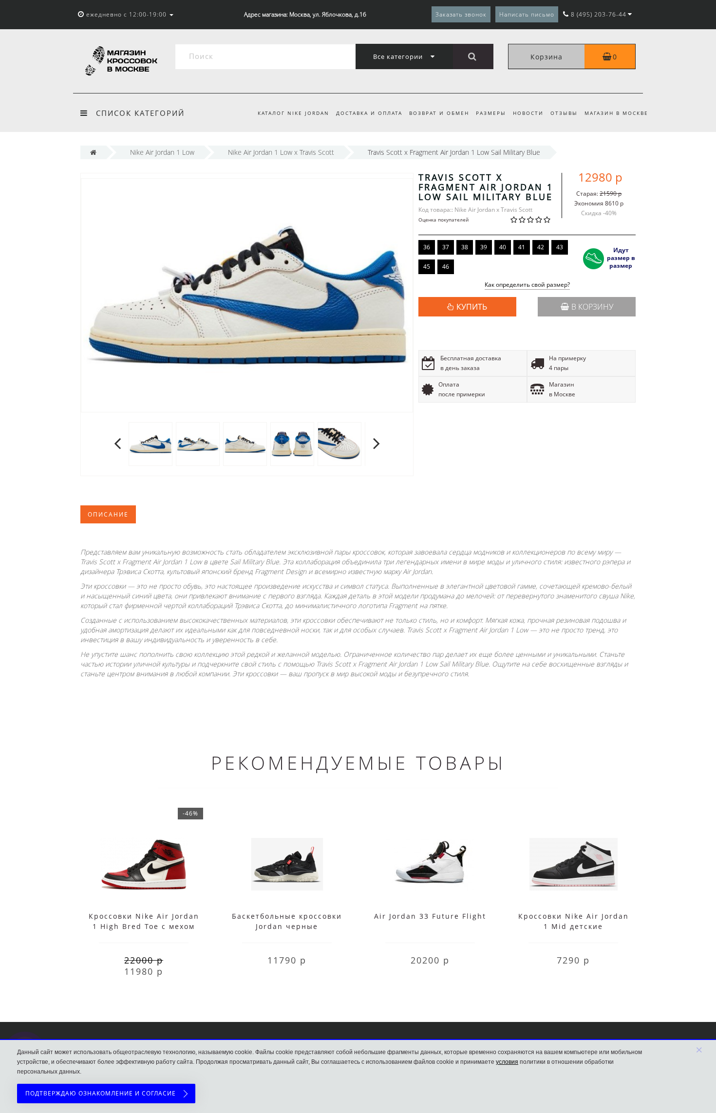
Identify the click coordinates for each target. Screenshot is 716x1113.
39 (483, 247)
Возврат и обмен (439, 113)
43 (559, 247)
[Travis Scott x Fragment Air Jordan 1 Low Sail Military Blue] (150, 443)
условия (507, 1061)
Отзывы (564, 113)
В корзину (592, 306)
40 (502, 247)
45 (426, 266)
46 (445, 266)
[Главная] (93, 152)
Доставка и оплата (369, 113)
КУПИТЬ (471, 307)
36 (426, 247)
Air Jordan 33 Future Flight (430, 916)
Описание (108, 514)
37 (445, 247)
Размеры (491, 113)
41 (521, 247)
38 (464, 247)
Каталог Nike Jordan (293, 113)
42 (540, 247)
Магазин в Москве (616, 113)
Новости (528, 113)
